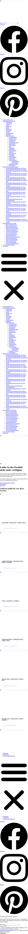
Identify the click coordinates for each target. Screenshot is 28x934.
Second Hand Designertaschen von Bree (15, 177)
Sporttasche (8, 130)
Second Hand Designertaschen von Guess (16, 188)
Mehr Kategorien (10, 136)
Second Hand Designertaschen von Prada (16, 208)
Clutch (7, 125)
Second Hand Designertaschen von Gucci (16, 187)
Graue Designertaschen (11, 232)
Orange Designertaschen (12, 239)
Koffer (7, 127)
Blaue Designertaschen (11, 226)
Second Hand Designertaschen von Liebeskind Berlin (14, 199)
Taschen (8, 131)
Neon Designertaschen (11, 238)
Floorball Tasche (13, 138)
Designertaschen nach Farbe (9, 223)
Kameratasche (12, 145)
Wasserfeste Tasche (13, 164)
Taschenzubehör (13, 160)
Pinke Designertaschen (11, 240)
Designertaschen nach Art (9, 121)
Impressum (5, 753)
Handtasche (8, 126)
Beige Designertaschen (11, 224)
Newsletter (5, 246)
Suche (1, 23)
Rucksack (11, 152)
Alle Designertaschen (8, 119)
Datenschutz (6, 754)
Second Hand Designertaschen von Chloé (16, 179)
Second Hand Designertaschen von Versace (16, 219)
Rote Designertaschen (11, 242)
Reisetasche (8, 129)
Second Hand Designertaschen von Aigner (16, 169)
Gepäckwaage (12, 140)
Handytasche (12, 144)
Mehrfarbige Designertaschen (13, 236)
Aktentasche (9, 123)
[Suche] (18, 23)
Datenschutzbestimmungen (6, 930)
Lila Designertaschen (11, 235)
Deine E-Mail (3, 926)
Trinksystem (12, 158)
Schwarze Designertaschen (12, 243)
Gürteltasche (12, 141)
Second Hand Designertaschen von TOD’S (16, 215)
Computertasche (13, 137)
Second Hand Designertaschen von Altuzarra (16, 173)
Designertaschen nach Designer (10, 166)
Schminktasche (12, 153)
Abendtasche (9, 122)
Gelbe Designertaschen (11, 230)
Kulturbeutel (12, 149)
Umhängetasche (10, 133)
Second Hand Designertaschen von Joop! (15, 192)
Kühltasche (11, 148)
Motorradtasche (12, 150)
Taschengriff (15, 162)
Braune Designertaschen (11, 227)
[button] (14, 276)
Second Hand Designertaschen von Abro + (16, 168)
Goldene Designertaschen (12, 231)
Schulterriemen (15, 161)
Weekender (8, 134)
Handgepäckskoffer (13, 142)
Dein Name (2, 924)
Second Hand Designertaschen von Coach (16, 183)
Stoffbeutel (11, 154)
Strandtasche (12, 156)
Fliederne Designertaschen (12, 228)
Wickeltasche (12, 165)
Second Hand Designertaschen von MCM (16, 204)
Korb (10, 146)
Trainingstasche (12, 157)
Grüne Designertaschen (11, 234)
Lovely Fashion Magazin (9, 244)
